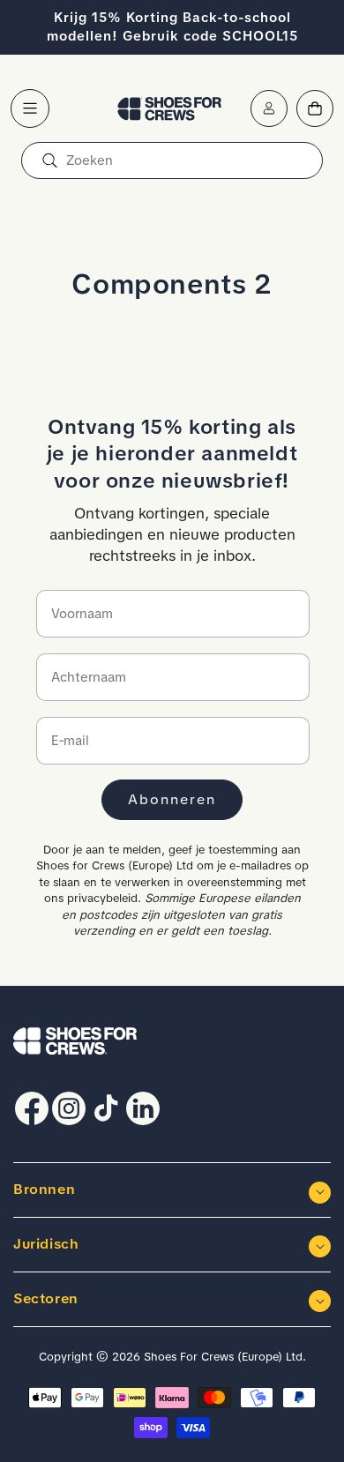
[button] (30, 108)
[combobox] (172, 160)
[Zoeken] (49, 160)
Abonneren (171, 799)
